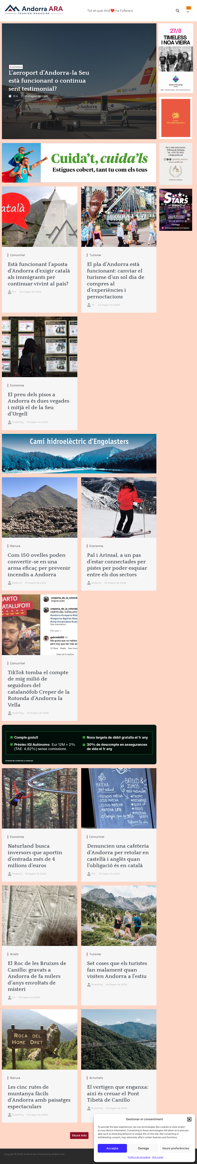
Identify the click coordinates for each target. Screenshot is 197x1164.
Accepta (112, 1148)
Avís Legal (157, 1157)
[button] (189, 1119)
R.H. (15, 96)
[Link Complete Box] (39, 249)
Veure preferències (175, 1148)
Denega (143, 1148)
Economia (16, 67)
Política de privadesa (139, 1157)
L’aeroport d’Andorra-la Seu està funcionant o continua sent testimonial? (49, 80)
